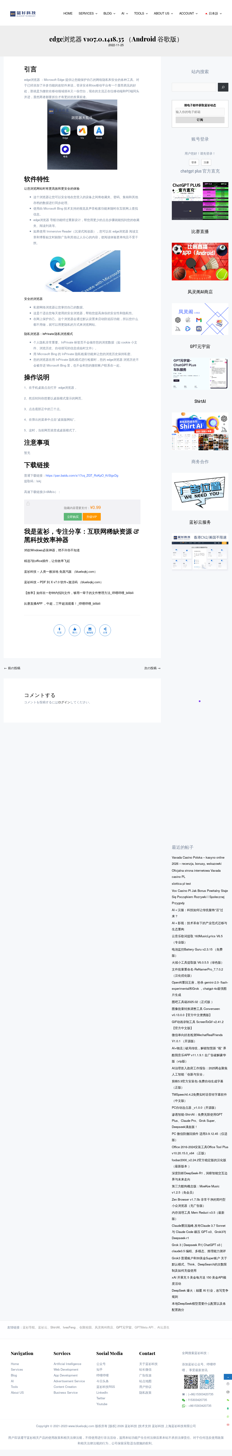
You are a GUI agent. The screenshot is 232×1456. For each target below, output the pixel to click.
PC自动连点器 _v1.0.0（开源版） (195, 1107)
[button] (95, 13)
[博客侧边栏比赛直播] (200, 261)
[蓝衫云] (200, 552)
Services (17, 1369)
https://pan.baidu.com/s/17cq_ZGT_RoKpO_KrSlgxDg (82, 475)
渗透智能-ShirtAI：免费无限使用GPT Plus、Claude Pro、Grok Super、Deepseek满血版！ (197, 1120)
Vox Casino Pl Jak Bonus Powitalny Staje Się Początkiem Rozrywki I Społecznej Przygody (200, 896)
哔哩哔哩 (102, 1375)
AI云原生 (163, 1327)
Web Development (66, 1369)
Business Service (66, 1392)
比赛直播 (200, 231)
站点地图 (145, 1381)
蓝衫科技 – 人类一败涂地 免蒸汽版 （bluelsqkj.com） (60, 571)
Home (15, 1363)
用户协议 (145, 1386)
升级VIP (91, 517)
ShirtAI (200, 401)
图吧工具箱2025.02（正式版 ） (193, 1001)
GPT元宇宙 (200, 346)
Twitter (100, 1398)
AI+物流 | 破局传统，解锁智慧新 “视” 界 (199, 1048)
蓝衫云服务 (200, 522)
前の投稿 (12, 668)
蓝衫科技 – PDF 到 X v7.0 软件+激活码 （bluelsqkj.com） (63, 582)
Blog (14, 1375)
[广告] (200, 492)
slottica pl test (181, 883)
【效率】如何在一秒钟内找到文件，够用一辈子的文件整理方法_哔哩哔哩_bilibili (79, 592)
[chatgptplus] (200, 201)
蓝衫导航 (29, 1327)
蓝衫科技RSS (105, 1386)
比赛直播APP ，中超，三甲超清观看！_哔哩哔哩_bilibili (62, 603)
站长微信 (145, 1369)
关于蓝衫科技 (148, 1363)
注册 (206, 162)
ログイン (64, 702)
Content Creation (65, 1386)
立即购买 (73, 517)
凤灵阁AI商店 (200, 291)
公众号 (101, 1363)
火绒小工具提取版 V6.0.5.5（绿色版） (198, 962)
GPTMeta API (144, 1327)
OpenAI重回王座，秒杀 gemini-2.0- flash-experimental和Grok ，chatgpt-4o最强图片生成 (200, 988)
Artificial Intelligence (67, 1363)
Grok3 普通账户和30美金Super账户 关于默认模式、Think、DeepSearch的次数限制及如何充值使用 (199, 1264)
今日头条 (102, 1381)
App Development (66, 1375)
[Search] (223, 87)
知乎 (99, 1369)
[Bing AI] (200, 431)
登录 (193, 162)
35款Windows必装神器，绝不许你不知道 (52, 550)
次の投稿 (152, 668)
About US (17, 1392)
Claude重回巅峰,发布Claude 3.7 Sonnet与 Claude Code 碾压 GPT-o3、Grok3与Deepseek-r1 (199, 1231)
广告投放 (145, 1375)
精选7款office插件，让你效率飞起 (47, 560)
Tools (14, 1386)
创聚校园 (85, 1327)
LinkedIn (102, 1392)
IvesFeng (69, 1327)
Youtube (101, 1404)
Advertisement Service (69, 1381)
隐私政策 (145, 1392)
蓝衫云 (42, 1327)
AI (12, 1381)
